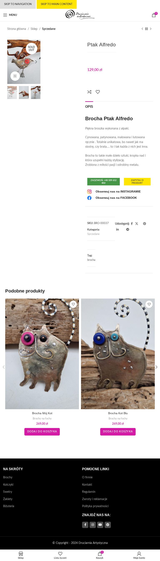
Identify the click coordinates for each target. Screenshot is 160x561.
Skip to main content (56, 4)
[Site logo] (80, 15)
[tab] (89, 106)
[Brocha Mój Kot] (42, 354)
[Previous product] (142, 29)
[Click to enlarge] (15, 76)
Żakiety (7, 499)
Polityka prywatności (95, 506)
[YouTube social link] (100, 525)
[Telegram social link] (127, 230)
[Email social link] (140, 224)
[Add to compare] (89, 92)
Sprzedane (48, 29)
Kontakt (87, 484)
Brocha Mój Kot (42, 413)
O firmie (87, 477)
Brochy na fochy (42, 418)
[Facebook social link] (132, 224)
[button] (11, 62)
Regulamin (88, 491)
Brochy (7, 477)
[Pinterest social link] (144, 224)
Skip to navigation (18, 4)
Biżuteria (8, 506)
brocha (91, 260)
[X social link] (136, 224)
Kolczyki (8, 484)
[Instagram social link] (93, 525)
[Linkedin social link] (117, 230)
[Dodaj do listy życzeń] (98, 92)
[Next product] (151, 29)
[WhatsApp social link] (121, 229)
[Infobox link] (114, 192)
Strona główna (16, 29)
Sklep (34, 29)
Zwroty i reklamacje (94, 499)
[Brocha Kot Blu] (118, 354)
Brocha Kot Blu (118, 413)
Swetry (7, 491)
